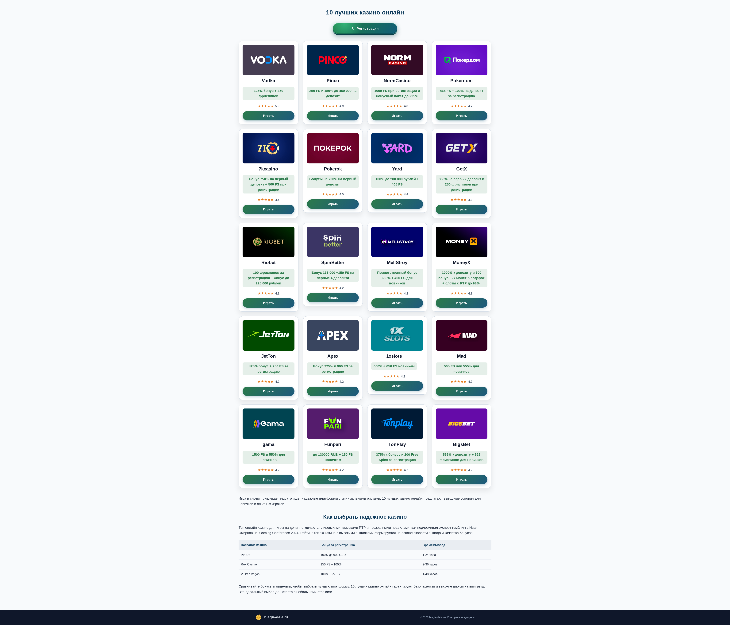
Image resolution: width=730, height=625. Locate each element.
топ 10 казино (325, 533)
